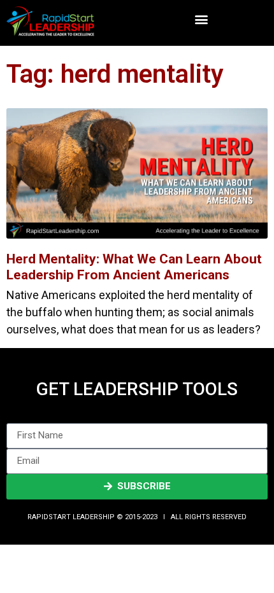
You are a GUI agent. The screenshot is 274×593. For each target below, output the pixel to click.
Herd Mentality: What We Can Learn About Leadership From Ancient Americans (134, 267)
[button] (201, 19)
